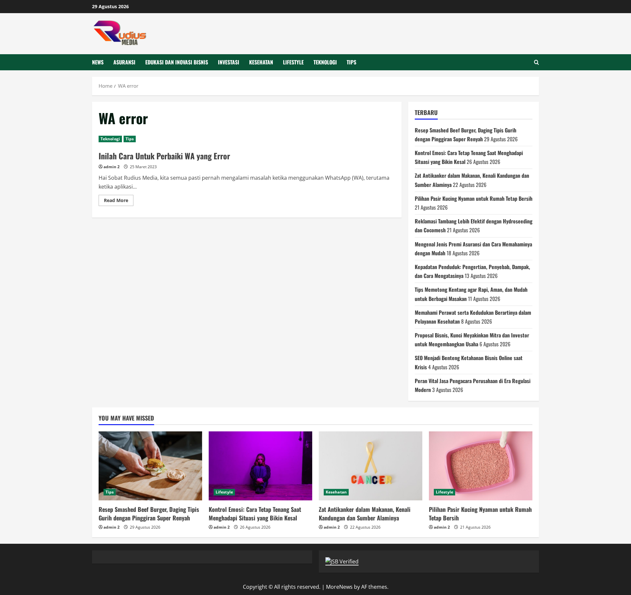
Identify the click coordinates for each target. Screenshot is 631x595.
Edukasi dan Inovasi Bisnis (176, 62)
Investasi (228, 62)
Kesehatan (261, 62)
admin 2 (112, 167)
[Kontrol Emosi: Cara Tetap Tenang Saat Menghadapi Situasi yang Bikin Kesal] (260, 465)
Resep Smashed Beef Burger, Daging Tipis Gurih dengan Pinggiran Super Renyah (149, 513)
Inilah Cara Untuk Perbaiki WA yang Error (164, 156)
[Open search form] (536, 62)
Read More (118, 201)
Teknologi (325, 62)
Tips (351, 62)
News (98, 62)
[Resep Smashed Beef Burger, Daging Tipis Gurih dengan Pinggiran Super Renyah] (150, 465)
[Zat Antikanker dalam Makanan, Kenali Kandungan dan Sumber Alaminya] (370, 465)
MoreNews (339, 586)
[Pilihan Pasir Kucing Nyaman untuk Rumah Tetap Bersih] (480, 465)
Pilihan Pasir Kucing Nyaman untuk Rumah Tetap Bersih (473, 198)
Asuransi (124, 62)
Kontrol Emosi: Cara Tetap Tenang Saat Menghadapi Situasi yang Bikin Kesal (255, 513)
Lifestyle (293, 62)
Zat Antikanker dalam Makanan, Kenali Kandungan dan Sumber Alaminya (364, 513)
